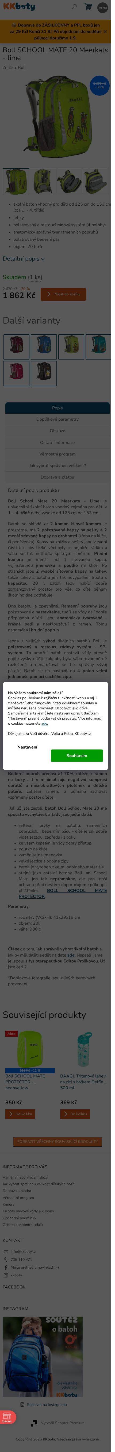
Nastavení (27, 747)
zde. (44, 723)
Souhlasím (77, 756)
